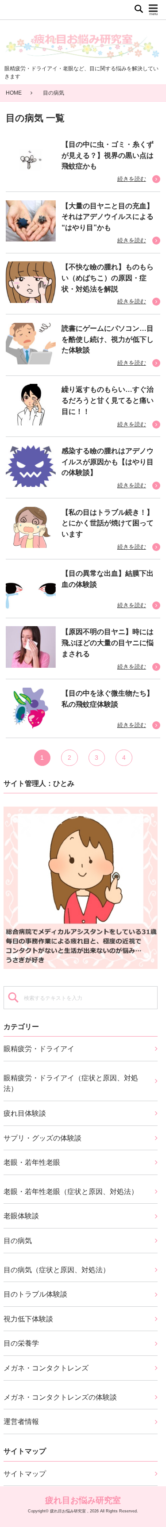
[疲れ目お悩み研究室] (83, 42)
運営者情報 (21, 1421)
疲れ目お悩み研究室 (83, 1500)
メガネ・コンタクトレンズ (46, 1368)
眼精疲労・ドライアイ (39, 1048)
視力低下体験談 (28, 1319)
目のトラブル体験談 (35, 1294)
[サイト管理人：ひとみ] (81, 886)
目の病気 (18, 1240)
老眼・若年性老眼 (32, 1162)
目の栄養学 (21, 1343)
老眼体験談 (21, 1216)
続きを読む (131, 179)
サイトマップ (25, 1473)
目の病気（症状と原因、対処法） (57, 1270)
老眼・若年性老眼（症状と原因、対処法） (71, 1191)
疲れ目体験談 (25, 1113)
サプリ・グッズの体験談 (42, 1138)
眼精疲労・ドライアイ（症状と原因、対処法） (71, 1083)
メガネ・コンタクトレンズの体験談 (60, 1397)
